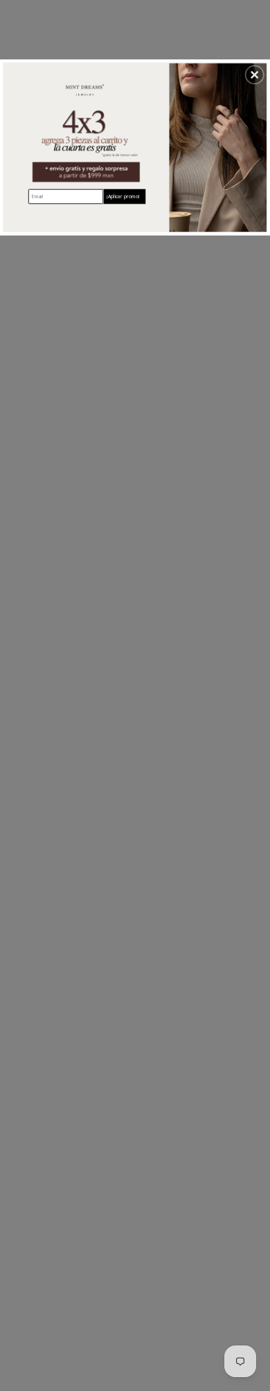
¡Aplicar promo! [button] (123, 196)
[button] (254, 74)
